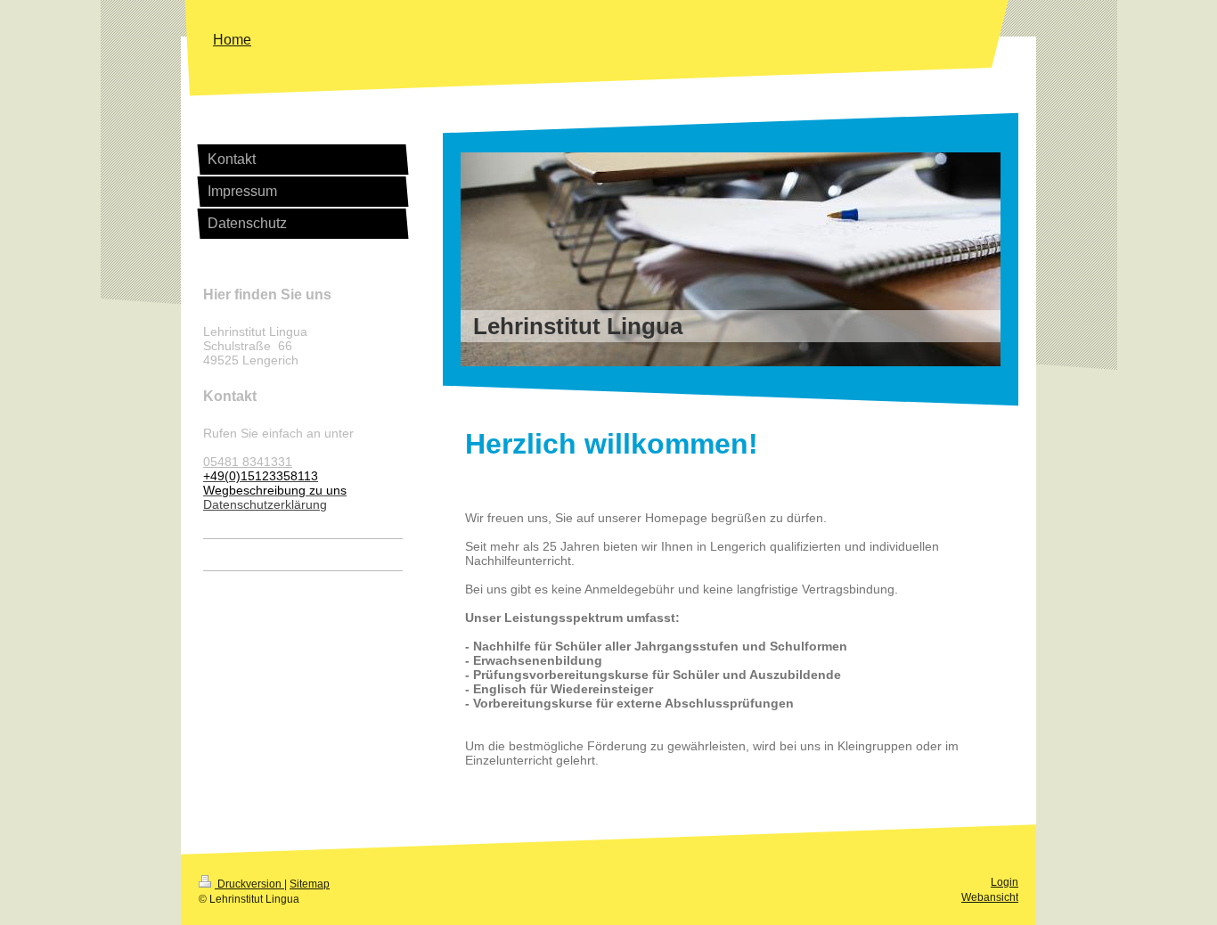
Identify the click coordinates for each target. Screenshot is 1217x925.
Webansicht (989, 897)
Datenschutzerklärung (265, 504)
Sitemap (310, 884)
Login (1004, 882)
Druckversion (249, 884)
